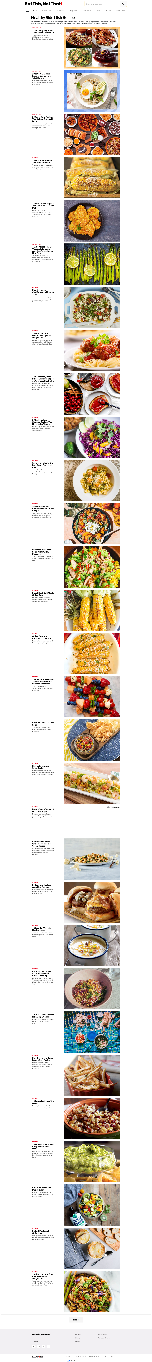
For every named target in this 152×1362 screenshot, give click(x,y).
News (35, 11)
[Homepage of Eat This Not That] (41, 1334)
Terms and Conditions (105, 1338)
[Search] (123, 4)
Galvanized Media (75, 1356)
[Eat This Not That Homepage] (43, 4)
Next (76, 1320)
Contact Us (78, 1341)
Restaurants (87, 11)
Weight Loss (73, 11)
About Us (78, 1334)
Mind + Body (120, 11)
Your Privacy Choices (78, 1361)
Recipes (98, 11)
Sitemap (77, 1338)
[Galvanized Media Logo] (37, 1357)
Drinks (108, 11)
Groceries (60, 11)
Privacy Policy (102, 1334)
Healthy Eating (47, 11)
